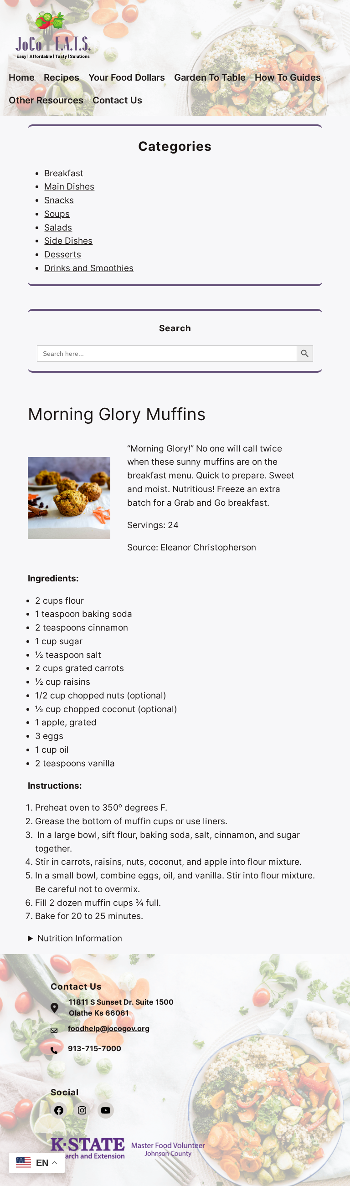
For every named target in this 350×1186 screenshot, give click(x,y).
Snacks (59, 200)
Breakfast (63, 173)
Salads (58, 227)
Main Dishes (69, 186)
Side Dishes (68, 240)
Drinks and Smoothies (89, 267)
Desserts (62, 254)
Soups (57, 213)
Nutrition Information (79, 938)
